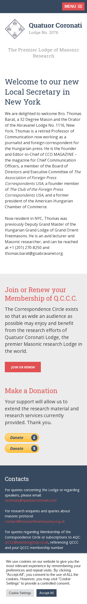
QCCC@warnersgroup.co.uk (26, 542)
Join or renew (23, 367)
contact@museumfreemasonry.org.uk (35, 521)
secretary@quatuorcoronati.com (31, 500)
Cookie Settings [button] (20, 593)
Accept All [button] (46, 593)
